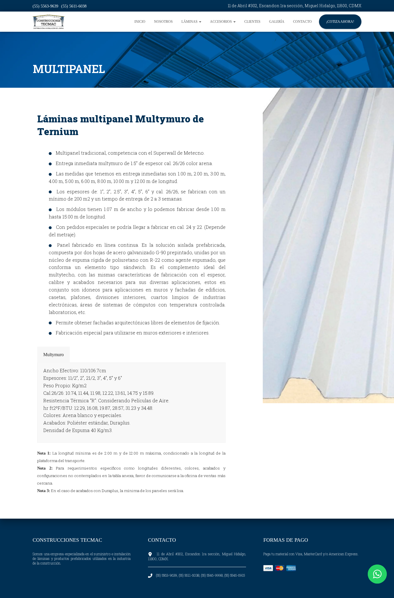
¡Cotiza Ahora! (340, 22)
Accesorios (221, 22)
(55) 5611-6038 (74, 6)
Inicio (139, 22)
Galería (276, 22)
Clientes (252, 22)
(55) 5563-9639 (45, 6)
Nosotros (163, 22)
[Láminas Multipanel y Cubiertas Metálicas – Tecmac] (48, 21)
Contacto (302, 22)
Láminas (189, 22)
